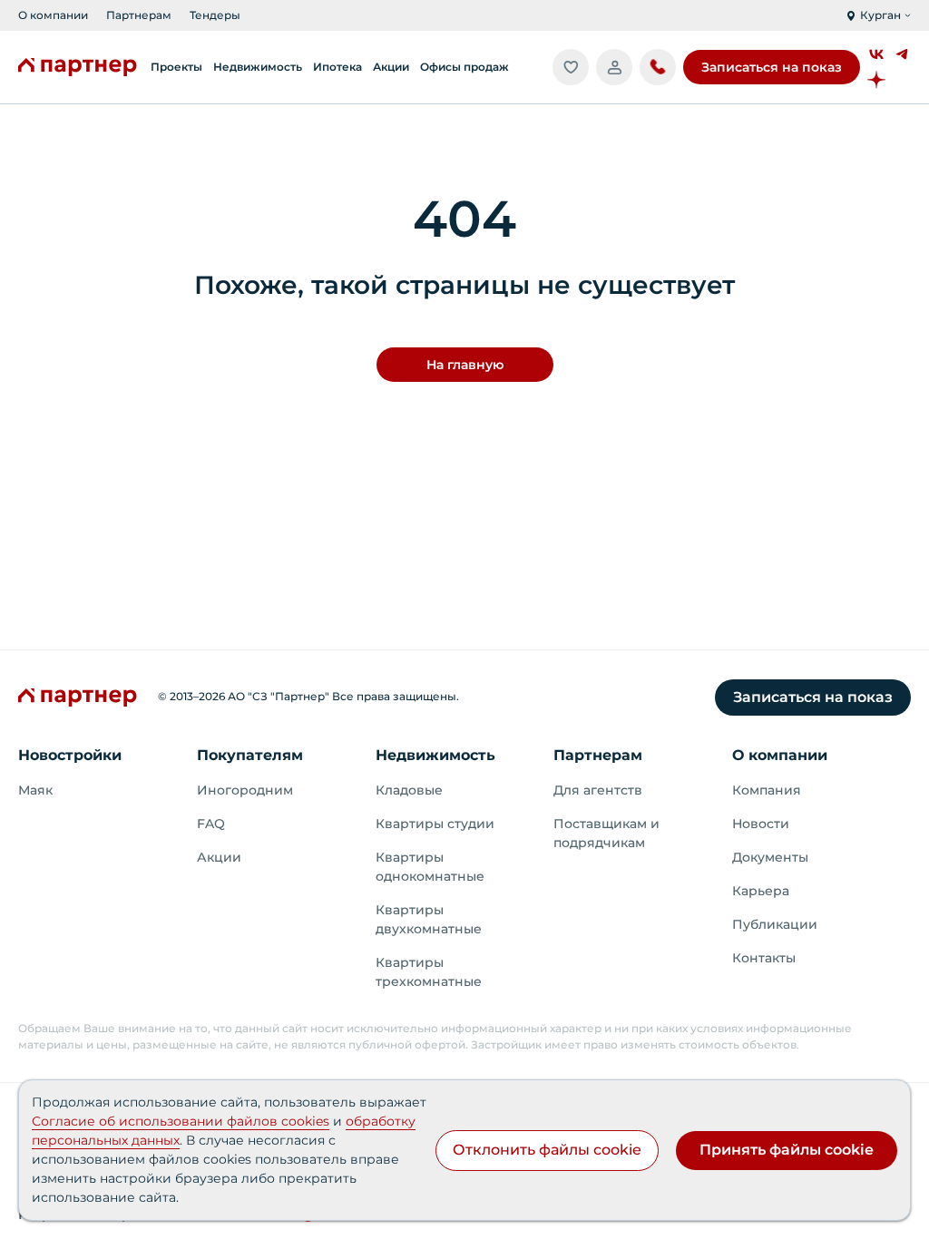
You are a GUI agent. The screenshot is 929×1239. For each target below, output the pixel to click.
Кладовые (409, 790)
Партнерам (138, 15)
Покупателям (250, 755)
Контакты (764, 958)
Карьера (760, 891)
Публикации (774, 924)
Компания (766, 790)
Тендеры (215, 15)
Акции (219, 857)
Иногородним (245, 790)
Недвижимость (435, 755)
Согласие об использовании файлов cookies (180, 1121)
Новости (760, 823)
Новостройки (70, 755)
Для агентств (597, 790)
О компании (53, 15)
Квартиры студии (435, 823)
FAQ (211, 823)
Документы (770, 857)
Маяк (35, 790)
